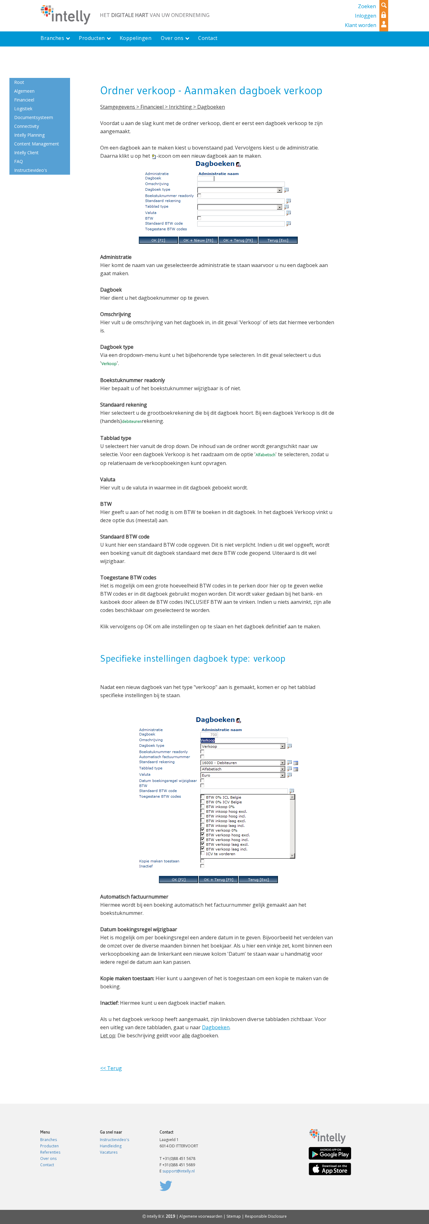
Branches (48, 1139)
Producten (49, 1146)
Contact (47, 1164)
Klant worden (360, 25)
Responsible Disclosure (266, 1216)
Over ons (48, 1158)
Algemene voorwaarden (200, 1216)
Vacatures (108, 1152)
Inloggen (365, 15)
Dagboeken (216, 1027)
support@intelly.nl (178, 1171)
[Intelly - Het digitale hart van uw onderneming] (65, 14)
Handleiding (111, 1146)
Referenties (50, 1152)
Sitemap (233, 1216)
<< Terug (111, 1068)
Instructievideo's (114, 1139)
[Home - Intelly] (327, 1136)
